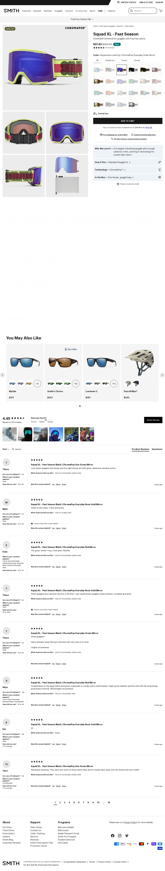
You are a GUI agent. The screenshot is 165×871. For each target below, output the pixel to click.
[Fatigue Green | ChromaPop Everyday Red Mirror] (110, 81)
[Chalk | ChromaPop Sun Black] (110, 70)
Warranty (34, 839)
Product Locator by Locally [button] (129, 184)
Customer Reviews (12, 842)
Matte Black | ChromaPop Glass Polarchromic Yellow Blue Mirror (51, 383)
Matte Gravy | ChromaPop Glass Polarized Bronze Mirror (29, 383)
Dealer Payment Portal (68, 833)
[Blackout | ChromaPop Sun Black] (110, 104)
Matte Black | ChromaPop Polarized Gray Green (97, 383)
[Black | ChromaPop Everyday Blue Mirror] (133, 93)
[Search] (131, 11)
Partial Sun (109, 60)
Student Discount (66, 839)
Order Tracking (37, 833)
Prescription (9, 833)
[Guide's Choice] (63, 362)
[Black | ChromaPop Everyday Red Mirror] (110, 93)
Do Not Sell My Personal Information (41, 864)
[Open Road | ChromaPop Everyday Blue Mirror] (121, 104)
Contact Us (35, 830)
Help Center (36, 827)
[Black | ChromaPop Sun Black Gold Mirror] (145, 81)
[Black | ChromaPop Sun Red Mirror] (156, 81)
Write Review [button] (153, 419)
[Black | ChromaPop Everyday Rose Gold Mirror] (121, 93)
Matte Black (136, 383)
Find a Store (8, 830)
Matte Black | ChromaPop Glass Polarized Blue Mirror (13, 383)
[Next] (162, 375)
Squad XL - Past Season (125, 26)
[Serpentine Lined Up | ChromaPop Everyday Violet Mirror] (121, 70)
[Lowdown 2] (102, 362)
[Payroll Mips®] (140, 362)
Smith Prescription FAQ (41, 842)
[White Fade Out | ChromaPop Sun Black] (133, 70)
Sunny (124, 60)
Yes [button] (53, 484)
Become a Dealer (66, 827)
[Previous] (2, 375)
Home (95, 26)
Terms (92, 861)
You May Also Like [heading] (23, 337)
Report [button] (58, 484)
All (97, 60)
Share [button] (64, 484)
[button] (26, 10)
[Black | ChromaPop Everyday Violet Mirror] (121, 81)
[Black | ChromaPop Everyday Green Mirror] (98, 93)
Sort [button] (5, 448)
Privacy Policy (130, 822)
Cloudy (137, 60)
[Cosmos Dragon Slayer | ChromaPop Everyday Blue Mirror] (98, 70)
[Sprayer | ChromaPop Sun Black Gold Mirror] (98, 81)
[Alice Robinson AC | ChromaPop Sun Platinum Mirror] (133, 104)
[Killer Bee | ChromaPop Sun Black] (145, 70)
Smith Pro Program (67, 836)
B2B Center (63, 830)
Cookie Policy (120, 861)
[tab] (140, 449)
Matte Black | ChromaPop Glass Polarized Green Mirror (67, 383)
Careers (6, 836)
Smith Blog (8, 839)
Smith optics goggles (107, 26)
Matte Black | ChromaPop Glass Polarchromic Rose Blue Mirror (21, 383)
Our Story (7, 827)
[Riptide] (25, 362)
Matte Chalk (127, 383)
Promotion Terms (38, 845)
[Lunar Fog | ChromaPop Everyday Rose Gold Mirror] (156, 70)
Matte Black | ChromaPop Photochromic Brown (106, 383)
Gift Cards (63, 842)
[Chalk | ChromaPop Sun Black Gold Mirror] (98, 104)
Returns (34, 836)
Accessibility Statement (74, 861)
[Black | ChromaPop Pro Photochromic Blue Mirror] (145, 93)
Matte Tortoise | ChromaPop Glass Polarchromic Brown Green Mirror (59, 383)
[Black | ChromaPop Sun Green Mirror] (133, 81)
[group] (25, 372)
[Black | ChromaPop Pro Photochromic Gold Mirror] (156, 93)
